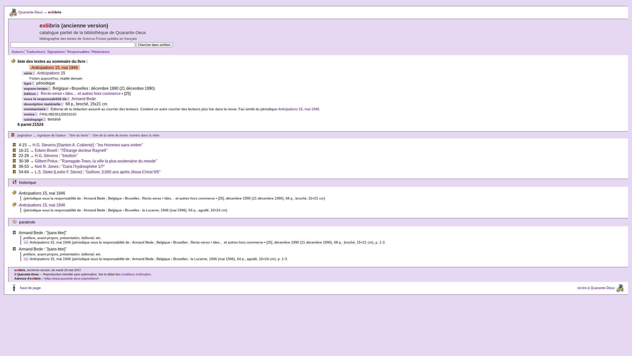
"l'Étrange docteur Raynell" (83, 150)
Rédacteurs (101, 52)
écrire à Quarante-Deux (596, 288)
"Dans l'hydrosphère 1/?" (83, 166)
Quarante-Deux (31, 12)
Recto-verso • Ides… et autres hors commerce (81, 93)
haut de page (30, 288)
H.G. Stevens (46, 156)
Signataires (56, 52)
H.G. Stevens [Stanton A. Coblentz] (63, 145)
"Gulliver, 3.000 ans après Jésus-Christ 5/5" (122, 172)
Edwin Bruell (46, 150)
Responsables (78, 52)
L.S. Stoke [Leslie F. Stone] (58, 172)
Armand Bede (84, 99)
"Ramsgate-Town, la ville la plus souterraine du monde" (108, 161)
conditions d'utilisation (136, 274)
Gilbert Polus (46, 161)
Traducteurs (35, 52)
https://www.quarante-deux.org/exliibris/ (71, 278)
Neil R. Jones (47, 166)
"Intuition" (69, 156)
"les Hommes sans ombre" (120, 145)
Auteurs (18, 52)
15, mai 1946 (298, 109)
